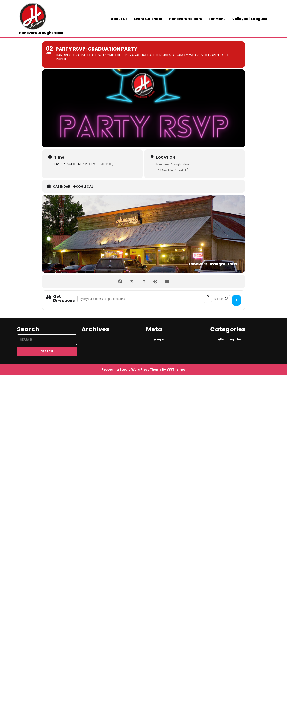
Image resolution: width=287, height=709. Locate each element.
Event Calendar (148, 18)
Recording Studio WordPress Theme (131, 369)
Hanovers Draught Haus (41, 32)
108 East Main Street (169, 170)
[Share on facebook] (120, 282)
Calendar (61, 186)
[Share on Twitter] (132, 282)
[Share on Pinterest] (155, 282)
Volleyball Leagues (249, 18)
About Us (119, 18)
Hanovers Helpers (185, 18)
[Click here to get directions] (236, 300)
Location (165, 157)
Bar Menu (217, 18)
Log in (160, 339)
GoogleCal (83, 186)
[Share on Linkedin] (143, 282)
